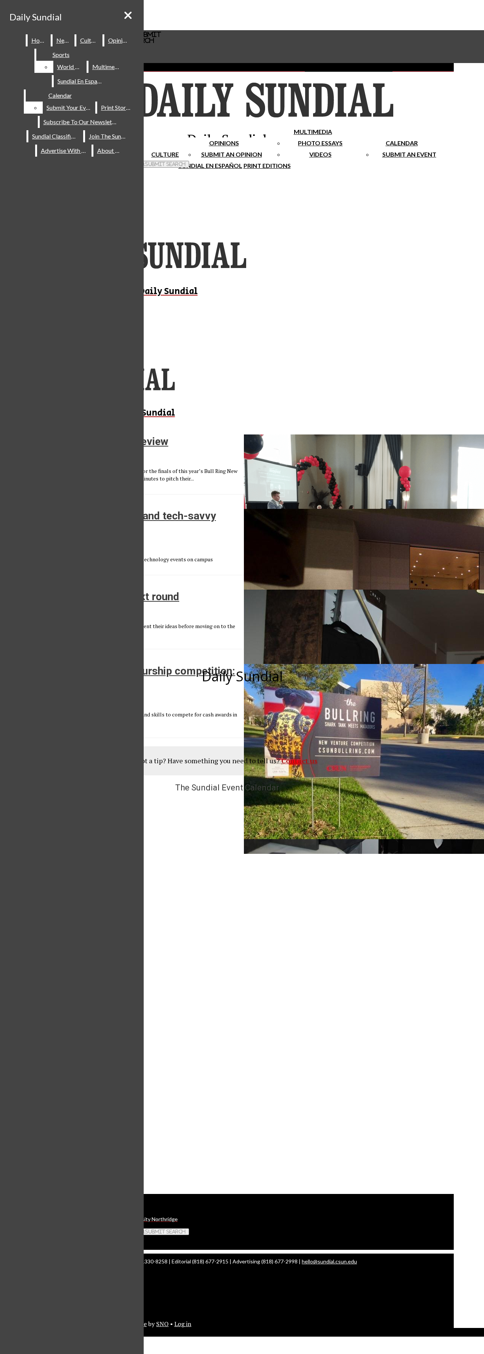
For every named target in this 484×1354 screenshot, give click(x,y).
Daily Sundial (35, 16)
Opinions (224, 142)
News (63, 40)
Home (39, 40)
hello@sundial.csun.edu (329, 1261)
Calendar (402, 142)
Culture (89, 40)
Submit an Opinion (231, 154)
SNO (162, 1324)
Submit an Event (409, 154)
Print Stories (117, 107)
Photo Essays (320, 142)
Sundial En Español (210, 165)
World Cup (71, 66)
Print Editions (267, 165)
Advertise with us (64, 150)
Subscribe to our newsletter (81, 121)
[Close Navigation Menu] (128, 15)
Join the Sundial (109, 136)
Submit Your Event (70, 107)
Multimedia (313, 131)
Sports (61, 54)
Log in (182, 1324)
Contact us (299, 760)
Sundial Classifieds (56, 136)
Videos (320, 154)
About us (109, 150)
